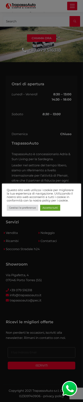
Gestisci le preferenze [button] (22, 207)
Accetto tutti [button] (50, 207)
